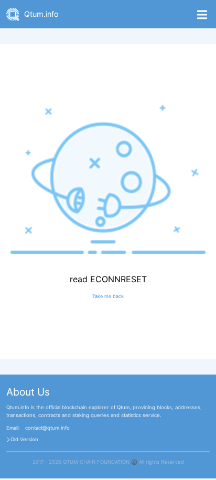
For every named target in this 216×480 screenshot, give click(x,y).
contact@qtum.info (47, 428)
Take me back (108, 296)
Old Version (24, 439)
